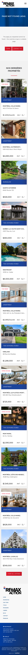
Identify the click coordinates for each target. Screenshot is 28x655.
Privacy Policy (10, 649)
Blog (4, 613)
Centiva (16, 653)
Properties (6, 599)
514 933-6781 (8, 632)
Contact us (18, 48)
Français (5, 618)
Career (5, 610)
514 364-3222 (8, 642)
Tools (5, 605)
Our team (5, 602)
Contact (5, 615)
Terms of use (18, 649)
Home (8, 48)
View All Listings (14, 573)
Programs (6, 607)
